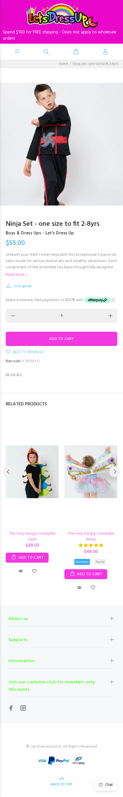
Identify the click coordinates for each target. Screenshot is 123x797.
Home (63, 64)
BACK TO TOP (61, 784)
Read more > (16, 275)
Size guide (23, 286)
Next (117, 144)
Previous (5, 144)
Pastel (100, 562)
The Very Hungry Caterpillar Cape (32, 536)
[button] (91, 545)
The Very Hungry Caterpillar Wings (91, 536)
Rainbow (82, 562)
